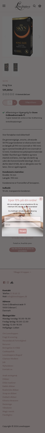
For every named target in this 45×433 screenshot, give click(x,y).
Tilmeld (22, 231)
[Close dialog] (40, 199)
